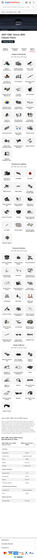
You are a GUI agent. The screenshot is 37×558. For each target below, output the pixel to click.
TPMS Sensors (7, 191)
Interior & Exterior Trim (7, 360)
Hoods (30, 372)
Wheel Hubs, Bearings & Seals (7, 146)
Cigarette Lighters (7, 243)
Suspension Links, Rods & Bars (7, 340)
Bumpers (18, 398)
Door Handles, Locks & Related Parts (18, 360)
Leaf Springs (18, 327)
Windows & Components (7, 373)
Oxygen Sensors (30, 146)
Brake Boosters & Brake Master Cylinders (18, 289)
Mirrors (18, 385)
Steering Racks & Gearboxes (18, 314)
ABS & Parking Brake (7, 327)
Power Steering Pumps (18, 263)
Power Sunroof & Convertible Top (30, 218)
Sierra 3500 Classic (11, 12)
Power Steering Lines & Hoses (30, 314)
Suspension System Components (30, 302)
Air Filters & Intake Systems (7, 82)
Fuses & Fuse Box (7, 217)
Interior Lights (18, 230)
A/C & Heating (30, 94)
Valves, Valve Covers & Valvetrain (30, 69)
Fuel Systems (18, 81)
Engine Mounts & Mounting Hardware (18, 146)
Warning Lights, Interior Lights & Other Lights (30, 230)
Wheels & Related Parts (7, 263)
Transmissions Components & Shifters (18, 121)
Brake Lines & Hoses (7, 289)
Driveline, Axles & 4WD (30, 82)
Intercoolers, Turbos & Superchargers (18, 133)
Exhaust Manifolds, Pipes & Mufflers (7, 159)
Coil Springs (7, 301)
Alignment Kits (30, 340)
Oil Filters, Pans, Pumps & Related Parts (7, 108)
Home (3, 12)
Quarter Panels (7, 411)
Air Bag (18, 217)
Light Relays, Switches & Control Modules (30, 205)
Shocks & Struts (7, 314)
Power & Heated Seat (7, 205)
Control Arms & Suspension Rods (30, 276)
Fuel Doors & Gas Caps (30, 399)
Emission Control (7, 133)
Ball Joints (18, 301)
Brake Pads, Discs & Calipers (30, 289)
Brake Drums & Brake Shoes (30, 327)
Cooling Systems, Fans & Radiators (18, 69)
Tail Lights (30, 178)
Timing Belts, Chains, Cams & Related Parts (18, 108)
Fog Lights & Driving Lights (30, 192)
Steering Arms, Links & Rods (7, 276)
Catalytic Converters (18, 95)
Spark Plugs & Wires (30, 108)
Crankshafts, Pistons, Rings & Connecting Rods (30, 121)
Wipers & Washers (6, 386)
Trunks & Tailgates (30, 360)
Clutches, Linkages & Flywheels (7, 121)
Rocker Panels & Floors (30, 386)
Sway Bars (18, 275)
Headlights (18, 178)
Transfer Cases (30, 133)
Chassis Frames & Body (6, 399)
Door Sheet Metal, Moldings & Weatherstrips (18, 373)
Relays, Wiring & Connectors (18, 205)
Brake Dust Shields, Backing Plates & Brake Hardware (18, 340)
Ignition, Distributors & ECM (7, 69)
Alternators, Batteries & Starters (7, 179)
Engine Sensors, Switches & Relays (7, 95)
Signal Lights (18, 191)
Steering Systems (30, 262)
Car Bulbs (7, 230)
